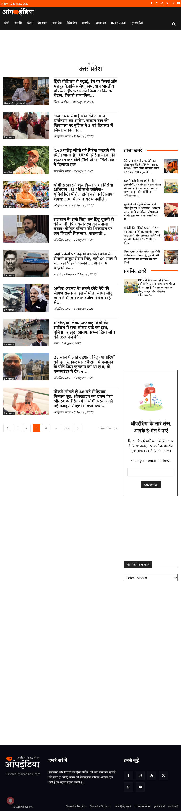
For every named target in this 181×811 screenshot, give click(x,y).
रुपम (56, 343)
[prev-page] (7, 428)
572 (66, 428)
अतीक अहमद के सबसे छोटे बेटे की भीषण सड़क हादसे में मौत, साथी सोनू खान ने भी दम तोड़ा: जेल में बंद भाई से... (83, 296)
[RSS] (162, 3)
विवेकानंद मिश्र (61, 102)
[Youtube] (178, 3)
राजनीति (8, 172)
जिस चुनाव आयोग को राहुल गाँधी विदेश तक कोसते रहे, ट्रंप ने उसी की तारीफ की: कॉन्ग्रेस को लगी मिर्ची (142, 257)
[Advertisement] (151, 528)
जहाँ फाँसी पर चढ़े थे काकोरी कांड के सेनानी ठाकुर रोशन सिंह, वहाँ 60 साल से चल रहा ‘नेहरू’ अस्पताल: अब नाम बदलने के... (85, 261)
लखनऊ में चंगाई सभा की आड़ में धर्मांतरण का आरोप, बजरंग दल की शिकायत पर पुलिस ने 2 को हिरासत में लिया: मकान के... (83, 123)
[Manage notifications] (10, 800)
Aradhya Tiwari (64, 274)
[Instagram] (157, 3)
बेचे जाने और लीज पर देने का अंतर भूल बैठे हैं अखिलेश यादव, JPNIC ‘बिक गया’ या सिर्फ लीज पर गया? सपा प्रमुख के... (141, 167)
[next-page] (78, 428)
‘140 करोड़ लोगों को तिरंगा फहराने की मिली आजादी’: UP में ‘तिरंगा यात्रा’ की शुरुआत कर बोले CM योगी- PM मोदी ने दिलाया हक (85, 158)
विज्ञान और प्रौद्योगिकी (14, 103)
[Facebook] (151, 3)
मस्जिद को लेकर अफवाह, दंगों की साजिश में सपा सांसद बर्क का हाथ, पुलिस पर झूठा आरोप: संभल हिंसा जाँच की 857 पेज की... (84, 330)
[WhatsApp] (173, 3)
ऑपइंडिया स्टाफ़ (62, 136)
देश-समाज (9, 137)
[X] (167, 3)
